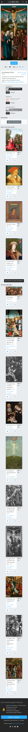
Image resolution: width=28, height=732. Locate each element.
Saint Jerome (9, 153)
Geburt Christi (10, 425)
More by (14, 280)
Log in (14, 723)
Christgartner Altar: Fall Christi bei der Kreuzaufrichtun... (11, 510)
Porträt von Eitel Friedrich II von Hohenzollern (10, 263)
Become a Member (14, 717)
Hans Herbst (9, 301)
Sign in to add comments (14, 122)
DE (13, 476)
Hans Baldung (10, 427)
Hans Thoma (9, 476)
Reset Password (20, 723)
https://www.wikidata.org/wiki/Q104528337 (14, 82)
